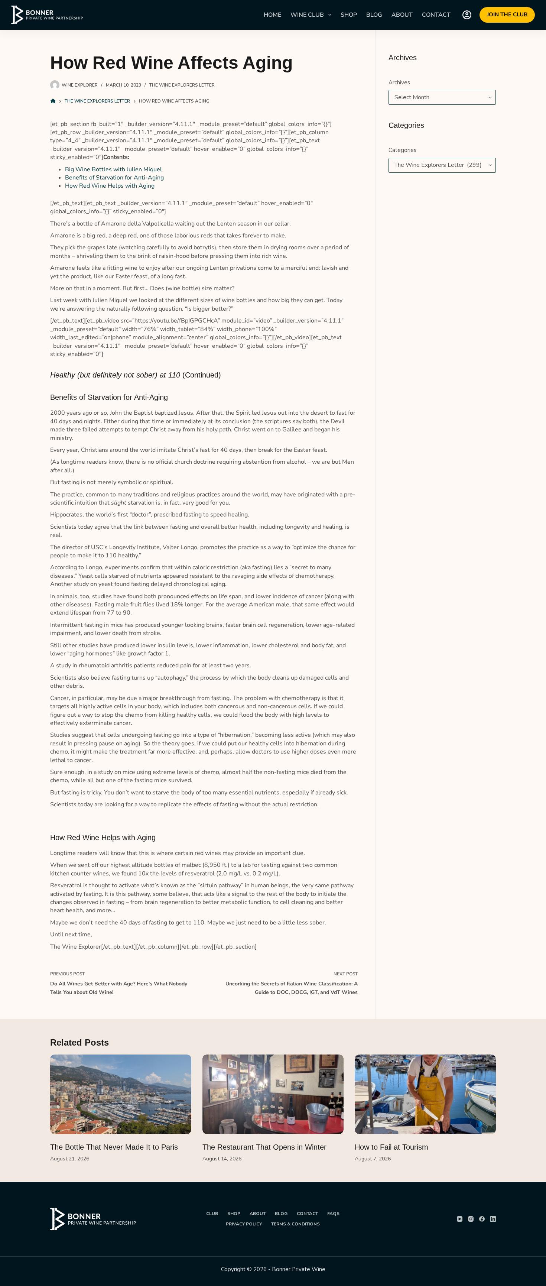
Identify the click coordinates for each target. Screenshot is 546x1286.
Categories (402, 150)
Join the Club (507, 14)
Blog (374, 15)
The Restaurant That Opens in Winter (264, 1147)
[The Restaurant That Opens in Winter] (273, 1094)
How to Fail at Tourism (391, 1147)
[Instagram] (471, 1219)
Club (212, 1214)
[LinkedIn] (493, 1219)
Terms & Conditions (295, 1224)
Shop (349, 15)
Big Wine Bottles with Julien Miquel (113, 169)
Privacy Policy (244, 1224)
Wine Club (307, 15)
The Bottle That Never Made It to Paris (114, 1147)
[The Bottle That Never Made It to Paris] (120, 1094)
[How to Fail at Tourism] (425, 1094)
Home (272, 15)
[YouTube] (459, 1219)
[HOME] (53, 101)
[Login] (466, 14)
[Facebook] (482, 1219)
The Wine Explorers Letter (182, 85)
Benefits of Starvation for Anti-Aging (114, 178)
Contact (436, 15)
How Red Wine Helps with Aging (110, 186)
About (402, 15)
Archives (399, 82)
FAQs (333, 1214)
